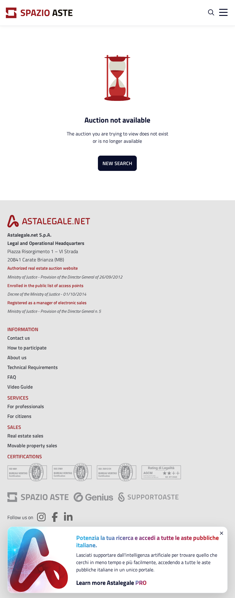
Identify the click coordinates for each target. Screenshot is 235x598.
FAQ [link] (11, 377)
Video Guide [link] (20, 386)
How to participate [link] (27, 347)
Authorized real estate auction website (42, 268)
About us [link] (17, 357)
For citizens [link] (19, 416)
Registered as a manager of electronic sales (47, 302)
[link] (48, 223)
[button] (211, 13)
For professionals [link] (25, 406)
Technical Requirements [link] (32, 367)
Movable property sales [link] (32, 445)
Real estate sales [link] (25, 435)
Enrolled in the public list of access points (45, 285)
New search (117, 163)
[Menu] (222, 13)
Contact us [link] (18, 337)
